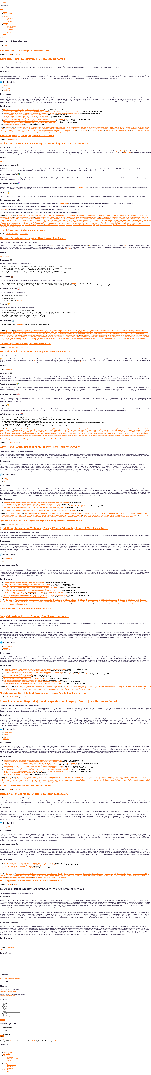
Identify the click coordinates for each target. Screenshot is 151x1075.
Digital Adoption (21, 600)
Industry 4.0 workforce (103, 430)
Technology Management (16, 604)
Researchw (3, 2)
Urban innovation (34, 688)
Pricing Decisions (27, 516)
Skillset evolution (87, 433)
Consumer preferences (76, 513)
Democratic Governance (106, 127)
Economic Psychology (33, 515)
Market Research (54, 515)
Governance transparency (12, 132)
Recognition (106, 875)
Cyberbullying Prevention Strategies (135, 218)
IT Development (22, 601)
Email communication (136, 777)
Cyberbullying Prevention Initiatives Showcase (68, 218)
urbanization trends (89, 689)
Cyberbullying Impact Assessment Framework (86, 217)
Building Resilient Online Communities (88, 215)
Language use (13, 780)
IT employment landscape (19, 432)
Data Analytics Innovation (119, 335)
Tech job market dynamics (7, 435)
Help (4, 34)
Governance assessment (72, 128)
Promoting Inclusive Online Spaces (136, 222)
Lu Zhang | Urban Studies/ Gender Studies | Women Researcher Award (32, 881)
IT (109, 359)
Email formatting (32, 779)
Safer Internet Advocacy (119, 225)
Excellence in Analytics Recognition (139, 336)
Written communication (62, 782)
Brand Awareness (52, 874)
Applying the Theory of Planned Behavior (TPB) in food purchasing (23, 582)
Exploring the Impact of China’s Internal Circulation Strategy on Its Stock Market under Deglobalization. (32, 504)
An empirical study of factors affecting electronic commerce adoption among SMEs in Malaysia (29, 589)
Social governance (86, 132)
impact (34, 875)
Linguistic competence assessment (51, 780)
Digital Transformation (92, 600)
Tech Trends (67, 603)
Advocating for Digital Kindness (25, 215)
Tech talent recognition (34, 435)
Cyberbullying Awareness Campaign (24, 217)
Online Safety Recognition (101, 222)
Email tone (58, 779)
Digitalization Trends (12, 601)
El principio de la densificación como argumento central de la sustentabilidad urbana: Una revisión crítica (32, 681)
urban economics (106, 686)
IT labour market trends (113, 432)
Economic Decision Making (18, 515)
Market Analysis (44, 515)
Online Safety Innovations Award (84, 222)
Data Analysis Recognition (72, 335)
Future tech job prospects (59, 430)
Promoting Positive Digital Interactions (10, 223)
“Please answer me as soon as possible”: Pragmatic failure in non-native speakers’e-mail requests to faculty (32, 760)
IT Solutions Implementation (133, 601)
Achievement (20, 874)
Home (5, 12)
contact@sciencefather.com (7, 995)
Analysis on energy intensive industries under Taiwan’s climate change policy (24, 114)
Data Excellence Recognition (19, 336)
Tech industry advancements (127, 433)
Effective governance (143, 127)
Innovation (57, 875)
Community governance (23, 127)
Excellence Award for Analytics (50, 336)
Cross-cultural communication (110, 777)
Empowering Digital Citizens (135, 220)
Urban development (67, 686)
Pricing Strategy (78, 516)
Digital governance (119, 127)
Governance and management (57, 128)
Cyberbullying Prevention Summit (9, 220)
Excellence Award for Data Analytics (69, 336)
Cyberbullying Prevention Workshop (76, 220)
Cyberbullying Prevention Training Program (53, 220)
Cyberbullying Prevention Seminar (114, 218)
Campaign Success (69, 874)
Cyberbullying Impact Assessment (63, 217)
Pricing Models (37, 516)
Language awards (95, 779)
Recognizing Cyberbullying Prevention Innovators (107, 223)
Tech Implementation (38, 603)
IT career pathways (144, 430)
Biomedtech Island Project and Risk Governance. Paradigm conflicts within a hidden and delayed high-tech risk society (36, 119)
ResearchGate (7, 90)
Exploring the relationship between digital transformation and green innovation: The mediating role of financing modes (36, 502)
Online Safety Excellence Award (66, 222)
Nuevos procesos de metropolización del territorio (17, 677)
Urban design (57, 686)
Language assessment (84, 779)
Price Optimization (133, 515)
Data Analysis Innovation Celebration (31, 335)
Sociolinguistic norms (42, 782)
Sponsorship (10, 27)
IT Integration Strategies (91, 601)
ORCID (5, 87)
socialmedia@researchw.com (8, 991)
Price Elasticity (108, 515)
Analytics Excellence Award (24, 330)
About (5, 24)
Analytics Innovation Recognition (44, 332)
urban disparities (78, 686)
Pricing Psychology (47, 516)
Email (5, 1006)
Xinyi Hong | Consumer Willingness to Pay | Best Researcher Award (30, 439)
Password (5, 1031)
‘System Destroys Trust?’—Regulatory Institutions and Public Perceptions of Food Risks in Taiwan (30, 122)
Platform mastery (94, 875)
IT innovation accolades (60, 432)
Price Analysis (87, 515)
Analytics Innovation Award (114, 330)
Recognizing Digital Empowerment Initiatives (134, 223)
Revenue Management (126, 516)
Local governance (39, 132)
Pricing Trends (96, 516)
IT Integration (80, 601)
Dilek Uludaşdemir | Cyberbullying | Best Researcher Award (27, 135)
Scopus (5, 85)
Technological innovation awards (82, 435)
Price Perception (143, 515)
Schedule (9, 21)
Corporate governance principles (90, 127)
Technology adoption (87, 603)
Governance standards (111, 130)
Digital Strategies (57, 600)
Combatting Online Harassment (127, 215)
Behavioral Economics (31, 513)
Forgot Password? (5, 1039)
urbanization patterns (65, 689)
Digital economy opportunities (75, 429)
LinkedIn (6, 481)
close (1, 9)
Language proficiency (119, 779)
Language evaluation (106, 779)
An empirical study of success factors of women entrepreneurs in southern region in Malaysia (29, 590)
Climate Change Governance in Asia (13, 124)
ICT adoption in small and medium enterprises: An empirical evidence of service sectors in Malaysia (30, 587)
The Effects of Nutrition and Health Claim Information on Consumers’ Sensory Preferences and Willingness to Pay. (35, 507)
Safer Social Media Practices (135, 225)
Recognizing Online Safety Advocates (54, 225)
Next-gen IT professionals (74, 433)
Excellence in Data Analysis (7, 338)
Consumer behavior (64, 513)
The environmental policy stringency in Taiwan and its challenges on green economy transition (29, 121)
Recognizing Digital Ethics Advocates (10, 225)
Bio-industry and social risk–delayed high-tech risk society (19, 118)
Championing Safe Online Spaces (108, 215)
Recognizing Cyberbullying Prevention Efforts (80, 223)
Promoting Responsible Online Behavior (33, 223)
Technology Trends (29, 604)
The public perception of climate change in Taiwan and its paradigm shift (23, 110)
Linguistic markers (115, 780)
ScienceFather (18, 54)
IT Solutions (121, 601)
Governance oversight (32, 130)
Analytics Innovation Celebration (132, 330)
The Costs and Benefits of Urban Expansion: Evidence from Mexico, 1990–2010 (25, 678)
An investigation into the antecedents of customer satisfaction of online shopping (25, 597)
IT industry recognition (46, 432)
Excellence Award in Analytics (88, 336)
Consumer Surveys (113, 513)
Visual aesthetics (61, 877)
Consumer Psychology (89, 513)
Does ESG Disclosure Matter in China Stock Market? (18, 866)
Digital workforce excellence (21, 430)
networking (76, 875)
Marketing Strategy (77, 515)
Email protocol (41, 779)
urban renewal (102, 688)
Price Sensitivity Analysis (7, 516)
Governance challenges (101, 128)
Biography (9, 127)
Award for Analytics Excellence (130, 332)
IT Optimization (113, 601)
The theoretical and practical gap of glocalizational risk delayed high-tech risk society (26, 116)
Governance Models (20, 130)
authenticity (43, 874)
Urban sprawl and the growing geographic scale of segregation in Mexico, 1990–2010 (27, 670)
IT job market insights (100, 432)
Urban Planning (85, 688)
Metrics (70, 875)
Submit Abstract (7, 13)
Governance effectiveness (116, 128)
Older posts (3, 949)
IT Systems (145, 601)
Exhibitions (10, 29)
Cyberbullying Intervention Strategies (110, 217)
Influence (51, 875)
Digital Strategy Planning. (70, 600)
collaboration (78, 874)
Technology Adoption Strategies (103, 603)
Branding (60, 874)
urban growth (147, 686)
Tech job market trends (21, 435)
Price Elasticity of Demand (119, 515)
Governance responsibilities (96, 130)
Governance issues (143, 128)
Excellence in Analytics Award (120, 336)
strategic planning (12, 877)
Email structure (50, 779)
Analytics (53, 245)
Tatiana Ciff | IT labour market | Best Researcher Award (25, 343)
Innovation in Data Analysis (62, 338)
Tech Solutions (60, 603)
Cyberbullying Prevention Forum (45, 218)
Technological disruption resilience (63, 435)
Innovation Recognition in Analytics (94, 338)
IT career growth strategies (131, 430)
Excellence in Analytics (104, 336)
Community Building (98, 874)
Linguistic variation (138, 780)
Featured (5, 30)
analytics (125, 245)
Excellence (16, 875)
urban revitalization (130, 688)
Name (5, 1003)
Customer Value (134, 513)
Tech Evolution (27, 603)
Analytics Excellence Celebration (42, 330)
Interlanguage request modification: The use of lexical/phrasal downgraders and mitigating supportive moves (33, 766)
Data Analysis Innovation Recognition (53, 335)
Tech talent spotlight (47, 435)
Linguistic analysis (23, 780)
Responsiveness (127, 875)
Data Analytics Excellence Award (102, 335)
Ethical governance (21, 128)
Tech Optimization (50, 603)
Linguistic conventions (68, 780)
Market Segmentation (65, 515)
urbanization (43, 689)
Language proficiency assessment (135, 779)
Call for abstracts (11, 26)
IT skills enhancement (138, 432)
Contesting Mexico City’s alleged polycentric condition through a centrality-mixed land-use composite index (33, 672)
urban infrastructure (23, 688)
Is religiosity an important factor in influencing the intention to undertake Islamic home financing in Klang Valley (34, 592)
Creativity (129, 874)
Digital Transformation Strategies (108, 600)
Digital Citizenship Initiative (95, 220)
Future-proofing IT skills (73, 430)
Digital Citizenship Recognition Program (115, 220)
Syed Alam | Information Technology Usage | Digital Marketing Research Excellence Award (41, 520)
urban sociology (141, 688)
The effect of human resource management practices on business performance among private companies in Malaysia (35, 595)
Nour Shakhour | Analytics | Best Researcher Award (23, 230)
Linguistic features (104, 780)
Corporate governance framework (52, 127)
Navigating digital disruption (58, 433)
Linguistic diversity (80, 780)
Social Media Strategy (139, 875)
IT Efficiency (31, 601)
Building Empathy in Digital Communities (64, 215)
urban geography (127, 686)
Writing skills (52, 782)
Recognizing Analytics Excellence (114, 338)
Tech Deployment (17, 603)
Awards (5, 23)
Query (5, 1013)
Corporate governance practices (71, 127)
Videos (9, 32)
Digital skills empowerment (106, 429)
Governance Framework (130, 128)
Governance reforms (82, 130)
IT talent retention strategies (27, 433)
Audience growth (35, 874)
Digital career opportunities (58, 429)
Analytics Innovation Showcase (112, 332)
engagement (9, 875)
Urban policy (93, 688)
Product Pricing (105, 516)
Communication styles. (95, 777)
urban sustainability (10, 689)
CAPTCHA (6, 1016)
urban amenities (31, 686)
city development (21, 686)
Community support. (110, 874)
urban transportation (34, 689)
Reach (101, 875)
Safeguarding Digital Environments (102, 225)
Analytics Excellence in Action (60, 330)
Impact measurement (42, 875)
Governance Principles (70, 130)
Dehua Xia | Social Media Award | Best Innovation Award (25, 786)
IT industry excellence (33, 432)
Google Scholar (7, 89)
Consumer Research (101, 513)
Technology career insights (99, 435)
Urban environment (116, 686)
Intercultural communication (69, 779)
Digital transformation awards (136, 429)
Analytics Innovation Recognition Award (66, 332)
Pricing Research (58, 516)
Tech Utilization (76, 603)
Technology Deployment (119, 603)
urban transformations (22, 689)
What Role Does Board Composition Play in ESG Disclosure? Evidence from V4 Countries (28, 863)
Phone (5, 1010)
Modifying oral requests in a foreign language (16, 774)
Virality (54, 877)
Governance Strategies (124, 130)
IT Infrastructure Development (67, 601)
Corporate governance (36, 127)
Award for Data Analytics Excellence (36, 333)
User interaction (46, 877)
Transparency (21, 877)
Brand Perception (43, 513)
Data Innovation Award (34, 336)
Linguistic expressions (92, 780)
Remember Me (6, 1034)
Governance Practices (57, 130)
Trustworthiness (37, 877)
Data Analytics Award (86, 335)
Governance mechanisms (7, 130)
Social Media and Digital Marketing (10, 978)
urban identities (13, 688)
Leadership (64, 875)
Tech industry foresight (141, 433)
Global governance (32, 128)
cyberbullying (127, 152)
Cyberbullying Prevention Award (130, 217)
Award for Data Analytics (19, 333)
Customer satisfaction (139, 874)
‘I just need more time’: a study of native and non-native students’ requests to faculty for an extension (31, 765)
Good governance (43, 128)
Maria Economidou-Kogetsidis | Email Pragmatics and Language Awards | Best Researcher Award (44, 693)
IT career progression (6, 432)
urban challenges (40, 686)
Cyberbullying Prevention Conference (25, 218)
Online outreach (84, 875)
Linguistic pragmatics (126, 780)
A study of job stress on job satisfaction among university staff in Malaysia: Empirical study (28, 584)
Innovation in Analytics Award (45, 338)
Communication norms (54, 777)
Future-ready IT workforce (88, 430)
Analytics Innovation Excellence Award (24, 332)
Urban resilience (120, 688)
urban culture (49, 686)
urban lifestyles (54, 688)
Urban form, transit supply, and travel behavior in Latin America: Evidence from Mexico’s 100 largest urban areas (34, 669)
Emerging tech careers (35, 430)
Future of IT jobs (47, 430)
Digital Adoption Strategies (33, 600)
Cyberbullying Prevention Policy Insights (93, 218)
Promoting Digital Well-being (118, 222)
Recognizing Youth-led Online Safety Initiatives (79, 225)
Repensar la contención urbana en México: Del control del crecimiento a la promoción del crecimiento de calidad (34, 683)
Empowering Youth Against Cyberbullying (24, 222)
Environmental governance (7, 128)
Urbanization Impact (53, 689)
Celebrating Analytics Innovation (114, 333)
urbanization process (77, 689)
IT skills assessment (126, 432)
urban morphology (75, 688)
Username (6, 1027)
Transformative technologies (137, 435)
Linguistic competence (35, 780)
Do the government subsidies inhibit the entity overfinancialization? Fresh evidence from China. (29, 509)
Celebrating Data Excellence (132, 333)
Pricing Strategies (68, 516)
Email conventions (12, 779)
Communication (87, 874)
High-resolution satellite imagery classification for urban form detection (23, 680)
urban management (64, 688)
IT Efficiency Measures (42, 601)
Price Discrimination (97, 515)
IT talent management (13, 433)
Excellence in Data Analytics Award (26, 338)
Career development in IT (43, 429)
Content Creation (121, 874)
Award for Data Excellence (55, 333)
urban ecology (96, 686)
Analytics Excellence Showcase (97, 330)
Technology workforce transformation (118, 435)
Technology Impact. (132, 603)
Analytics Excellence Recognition (78, 330)
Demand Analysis (5, 515)
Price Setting (18, 516)
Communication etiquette (40, 777)
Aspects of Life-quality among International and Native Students (21, 868)
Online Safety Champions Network (46, 222)
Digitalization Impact (131, 600)
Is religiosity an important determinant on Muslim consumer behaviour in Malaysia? (26, 586)
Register (2, 1038)
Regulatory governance (73, 132)
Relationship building (117, 875)
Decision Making (144, 513)
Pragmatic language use (12, 782)
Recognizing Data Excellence (8, 339)
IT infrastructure (54, 601)
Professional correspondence (27, 782)
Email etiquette (22, 779)
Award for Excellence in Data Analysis (74, 333)
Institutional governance (26, 132)
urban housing (4, 688)
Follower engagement (26, 875)
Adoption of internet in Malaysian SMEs (14, 593)
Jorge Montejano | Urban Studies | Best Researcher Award (26, 608)
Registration (6, 15)
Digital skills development (91, 429)
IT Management (103, 601)
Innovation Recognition (76, 338)
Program (5, 16)
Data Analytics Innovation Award (136, 335)
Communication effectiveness (24, 777)
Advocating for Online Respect (43, 215)
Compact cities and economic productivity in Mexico (18, 675)
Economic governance (131, 127)
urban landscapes (44, 688)
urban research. (111, 688)
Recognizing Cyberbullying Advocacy (55, 223)
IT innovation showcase (74, 432)
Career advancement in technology (25, 429)
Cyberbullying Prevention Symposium (30, 220)
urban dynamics (87, 686)
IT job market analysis (87, 432)
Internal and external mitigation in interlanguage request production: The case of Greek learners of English (32, 761)
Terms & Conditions (12, 19)
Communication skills (67, 777)
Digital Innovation (47, 600)
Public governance (61, 132)
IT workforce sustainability (42, 433)
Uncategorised (16, 513)
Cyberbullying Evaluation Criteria (44, 217)
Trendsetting (29, 877)
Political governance (50, 132)
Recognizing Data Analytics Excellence (135, 338)
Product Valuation (115, 516)
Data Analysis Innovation (14, 335)
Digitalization (121, 600)
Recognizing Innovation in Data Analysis (28, 339)
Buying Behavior (53, 513)
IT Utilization (8, 603)
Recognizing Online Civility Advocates (32, 225)
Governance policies (45, 130)
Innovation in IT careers (116, 430)
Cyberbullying (119, 151)
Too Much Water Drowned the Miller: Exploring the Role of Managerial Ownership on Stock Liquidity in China (34, 865)
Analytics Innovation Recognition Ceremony (90, 332)
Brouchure (10, 18)
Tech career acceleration (99, 433)
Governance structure (137, 130)
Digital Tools (81, 600)
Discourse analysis (125, 777)
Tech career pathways (112, 433)
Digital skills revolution (121, 429)
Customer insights (124, 513)
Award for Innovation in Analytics (94, 333)
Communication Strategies (81, 777)
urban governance (138, 686)
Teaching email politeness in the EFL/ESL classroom (18, 772)
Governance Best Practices (87, 128)
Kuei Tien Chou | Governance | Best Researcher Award (24, 51)
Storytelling (3, 877)
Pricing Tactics (87, 516)
